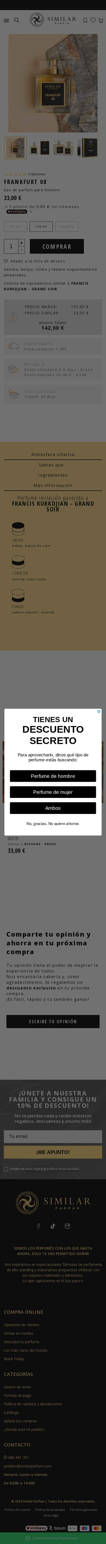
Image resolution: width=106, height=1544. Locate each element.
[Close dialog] (99, 711)
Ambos (53, 808)
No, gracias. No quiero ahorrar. (53, 823)
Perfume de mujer (53, 792)
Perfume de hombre (53, 776)
